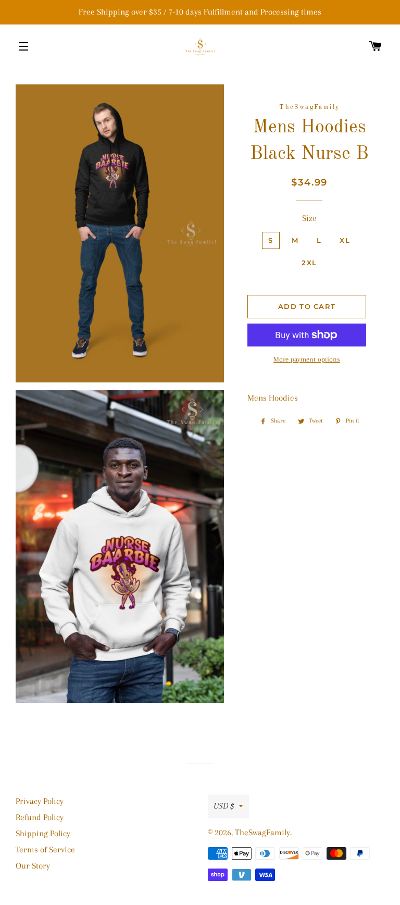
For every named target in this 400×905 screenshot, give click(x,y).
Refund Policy (40, 817)
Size (309, 218)
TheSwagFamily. (263, 832)
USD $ (224, 806)
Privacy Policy (40, 801)
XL (345, 240)
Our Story (33, 866)
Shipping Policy (43, 833)
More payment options (306, 359)
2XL (309, 262)
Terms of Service (45, 849)
